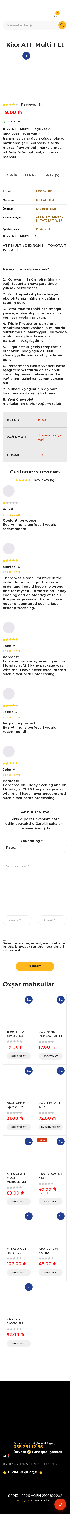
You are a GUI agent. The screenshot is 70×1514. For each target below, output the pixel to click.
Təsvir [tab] (10, 175)
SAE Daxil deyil (46, 208)
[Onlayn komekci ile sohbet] (60, 1504)
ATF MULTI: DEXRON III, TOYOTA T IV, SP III (51, 219)
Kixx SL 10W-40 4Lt (49, 1250)
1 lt (40, 455)
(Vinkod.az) (43, 1500)
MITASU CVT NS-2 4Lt (17, 1250)
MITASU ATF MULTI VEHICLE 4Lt (16, 1177)
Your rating (31, 841)
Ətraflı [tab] (31, 175)
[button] (19, 1055)
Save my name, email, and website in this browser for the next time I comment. (34, 946)
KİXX (42, 420)
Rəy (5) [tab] (52, 175)
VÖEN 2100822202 (41, 1464)
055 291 (21, 1446)
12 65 (36, 1446)
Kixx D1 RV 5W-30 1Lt (15, 1034)
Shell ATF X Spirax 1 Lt (16, 1105)
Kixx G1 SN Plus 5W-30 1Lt (50, 1034)
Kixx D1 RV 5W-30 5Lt (15, 1321)
